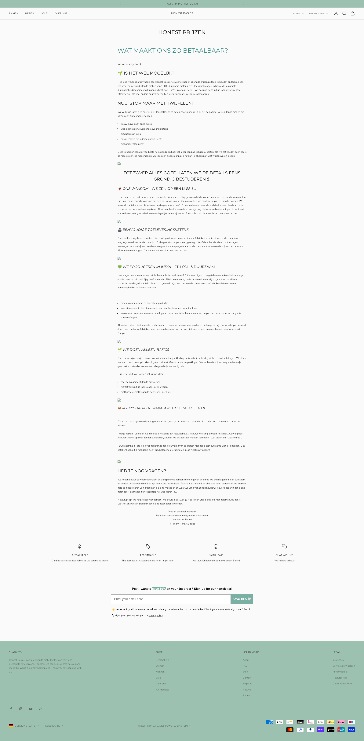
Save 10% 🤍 (242, 599)
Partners (247, 695)
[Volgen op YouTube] (31, 709)
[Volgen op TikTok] (40, 709)
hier (204, 213)
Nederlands (316, 13)
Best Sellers (162, 660)
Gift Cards (161, 683)
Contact (247, 678)
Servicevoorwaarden (344, 666)
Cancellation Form (342, 683)
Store (246, 671)
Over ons (61, 13)
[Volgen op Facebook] (11, 709)
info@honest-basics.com (195, 515)
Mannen (160, 671)
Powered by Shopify (177, 726)
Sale (44, 13)
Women (160, 666)
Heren (29, 13)
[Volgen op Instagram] (21, 709)
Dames (13, 13)
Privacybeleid (340, 671)
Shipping (247, 683)
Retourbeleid (340, 678)
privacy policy (155, 615)
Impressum (338, 660)
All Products (162, 689)
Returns (247, 689)
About (246, 660)
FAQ (245, 666)
